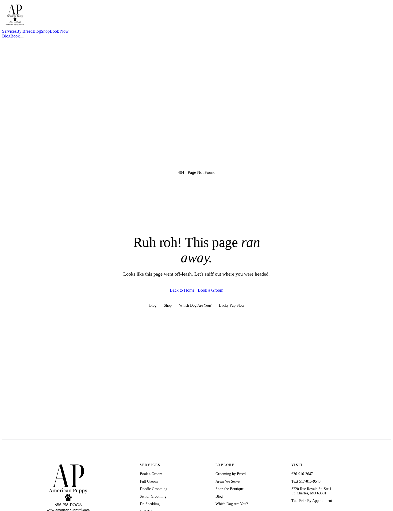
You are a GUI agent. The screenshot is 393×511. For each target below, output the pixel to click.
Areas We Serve (227, 481)
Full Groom (149, 481)
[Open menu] (22, 37)
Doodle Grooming (153, 489)
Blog (37, 31)
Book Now (59, 31)
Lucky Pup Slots (231, 305)
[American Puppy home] (15, 26)
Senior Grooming (153, 496)
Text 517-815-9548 (306, 481)
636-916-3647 (302, 474)
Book (15, 36)
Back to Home (182, 290)
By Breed (24, 31)
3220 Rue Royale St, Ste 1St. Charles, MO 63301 (311, 491)
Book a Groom (210, 290)
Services (9, 31)
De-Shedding (150, 504)
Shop (45, 31)
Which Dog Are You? (195, 305)
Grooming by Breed (230, 474)
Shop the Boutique (229, 489)
